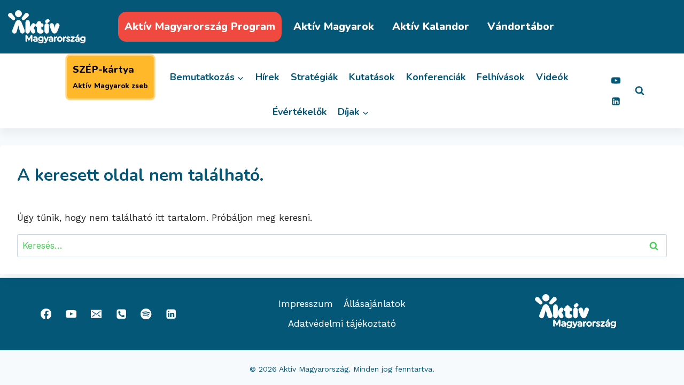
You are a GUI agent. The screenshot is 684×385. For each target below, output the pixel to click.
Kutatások (371, 77)
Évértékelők (300, 111)
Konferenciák (435, 77)
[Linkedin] (616, 101)
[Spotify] (146, 314)
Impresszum (305, 303)
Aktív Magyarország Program (200, 26)
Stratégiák (314, 77)
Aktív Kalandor (430, 26)
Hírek (267, 77)
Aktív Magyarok (333, 26)
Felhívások (500, 77)
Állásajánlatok (375, 303)
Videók (552, 77)
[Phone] (121, 314)
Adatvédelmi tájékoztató (342, 323)
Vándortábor (520, 26)
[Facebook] (46, 314)
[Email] (96, 314)
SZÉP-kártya (110, 77)
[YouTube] (616, 80)
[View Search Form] (639, 91)
